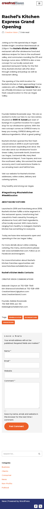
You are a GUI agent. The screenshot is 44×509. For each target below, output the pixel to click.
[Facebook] (36, 506)
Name (7, 351)
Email (7, 361)
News (4, 479)
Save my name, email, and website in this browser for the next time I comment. (21, 417)
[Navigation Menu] (39, 3)
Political (5, 487)
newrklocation (15, 317)
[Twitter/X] (40, 506)
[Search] (39, 454)
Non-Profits (7, 483)
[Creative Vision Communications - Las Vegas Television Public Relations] (13, 3)
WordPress (24, 501)
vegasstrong (8, 322)
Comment (9, 380)
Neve (4, 501)
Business (6, 467)
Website (8, 371)
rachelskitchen (31, 317)
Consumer (6, 475)
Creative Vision (11, 32)
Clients (5, 471)
